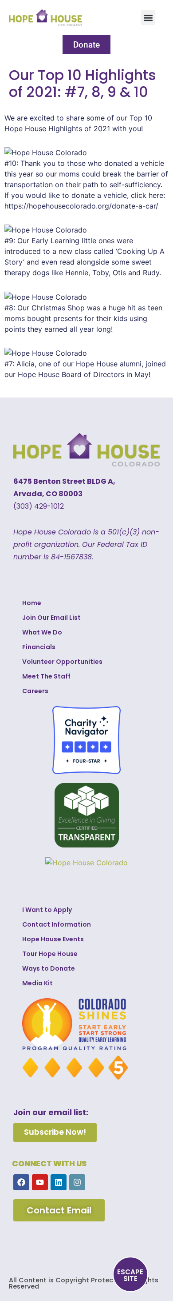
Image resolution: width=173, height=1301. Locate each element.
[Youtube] (40, 1182)
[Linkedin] (59, 1182)
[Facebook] (21, 1182)
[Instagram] (77, 1182)
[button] (148, 17)
